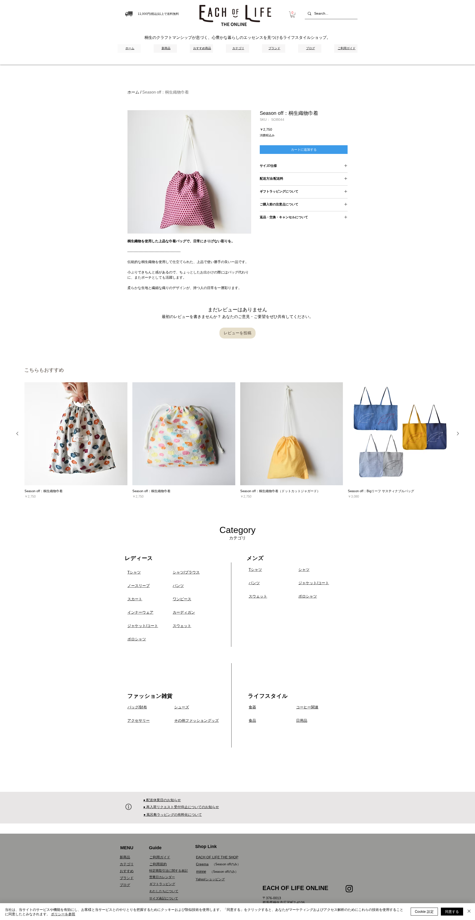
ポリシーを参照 (63, 913)
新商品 (125, 857)
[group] (237, 443)
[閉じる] (469, 911)
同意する (452, 911)
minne (201, 871)
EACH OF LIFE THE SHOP (217, 857)
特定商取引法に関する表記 (168, 870)
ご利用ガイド (159, 857)
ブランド (127, 878)
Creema (202, 864)
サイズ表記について (163, 898)
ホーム (133, 92)
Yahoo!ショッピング (210, 879)
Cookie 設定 (424, 911)
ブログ (125, 885)
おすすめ (127, 871)
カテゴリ (127, 864)
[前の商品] (17, 433)
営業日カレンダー (162, 877)
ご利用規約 (158, 864)
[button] (292, 14)
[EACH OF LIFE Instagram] (349, 889)
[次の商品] (458, 433)
